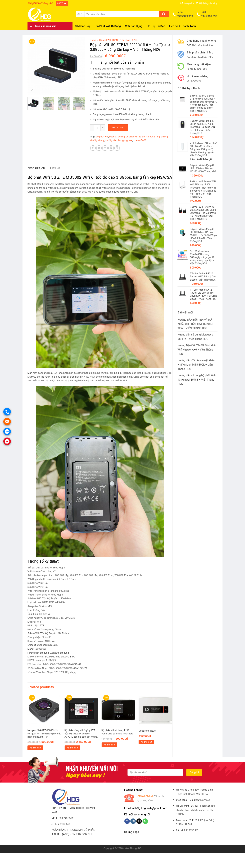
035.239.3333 (191, 830)
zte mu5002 (139, 140)
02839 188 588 (184, 824)
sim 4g (164, 136)
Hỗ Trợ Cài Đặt (156, 26)
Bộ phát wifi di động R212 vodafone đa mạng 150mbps (117, 732)
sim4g (101, 140)
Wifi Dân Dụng (133, 26)
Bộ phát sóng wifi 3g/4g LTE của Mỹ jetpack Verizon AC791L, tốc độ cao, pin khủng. (81, 733)
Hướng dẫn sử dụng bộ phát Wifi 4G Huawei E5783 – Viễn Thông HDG (197, 379)
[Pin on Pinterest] (111, 148)
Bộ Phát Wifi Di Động (108, 26)
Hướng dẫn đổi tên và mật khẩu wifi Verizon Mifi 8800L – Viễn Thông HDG (196, 364)
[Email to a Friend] (105, 148)
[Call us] (145, 821)
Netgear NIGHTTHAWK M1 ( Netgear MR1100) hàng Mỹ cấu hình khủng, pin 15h (44, 733)
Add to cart (118, 127)
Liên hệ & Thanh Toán (182, 26)
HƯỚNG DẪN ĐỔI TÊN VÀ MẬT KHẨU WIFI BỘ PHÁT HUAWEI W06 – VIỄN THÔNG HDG (196, 324)
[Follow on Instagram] (133, 821)
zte (130, 140)
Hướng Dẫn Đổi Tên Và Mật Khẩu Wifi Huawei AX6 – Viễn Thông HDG (197, 350)
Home (93, 40)
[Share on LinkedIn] (117, 148)
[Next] (79, 65)
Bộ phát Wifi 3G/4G (108, 40)
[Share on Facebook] (93, 148)
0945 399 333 (196, 820)
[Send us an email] (139, 821)
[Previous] (33, 65)
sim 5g (93, 140)
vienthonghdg (120, 140)
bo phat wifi (102, 136)
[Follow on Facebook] (127, 821)
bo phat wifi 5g (117, 136)
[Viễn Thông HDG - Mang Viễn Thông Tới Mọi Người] (49, 14)
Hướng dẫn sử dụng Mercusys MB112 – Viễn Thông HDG (195, 336)
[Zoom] (32, 90)
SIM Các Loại (83, 26)
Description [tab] (36, 168)
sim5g (109, 140)
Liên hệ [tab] (55, 168)
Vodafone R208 (147, 730)
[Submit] (163, 14)
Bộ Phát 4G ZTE (130, 40)
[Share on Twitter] (99, 148)
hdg (158, 136)
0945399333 (203, 800)
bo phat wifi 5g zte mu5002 (140, 136)
